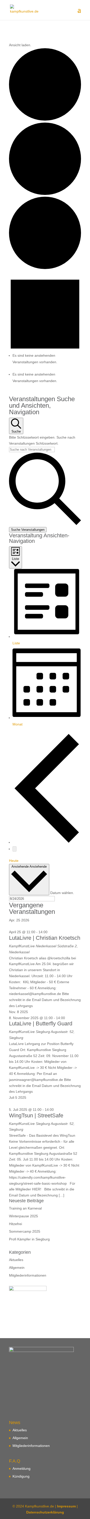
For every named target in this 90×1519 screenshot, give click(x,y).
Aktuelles (16, 1260)
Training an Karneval (25, 1208)
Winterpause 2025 (23, 1216)
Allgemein (16, 1268)
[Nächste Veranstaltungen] (14, 849)
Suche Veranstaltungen (27, 530)
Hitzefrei (15, 1224)
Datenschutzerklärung (45, 1512)
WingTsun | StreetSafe (36, 1115)
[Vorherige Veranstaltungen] (46, 842)
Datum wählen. (62, 893)
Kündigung (21, 1476)
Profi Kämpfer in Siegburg (29, 1239)
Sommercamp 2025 (24, 1231)
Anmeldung (21, 1468)
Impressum (66, 1506)
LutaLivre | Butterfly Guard (40, 1023)
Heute (13, 861)
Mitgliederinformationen (27, 1275)
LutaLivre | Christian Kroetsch (44, 938)
